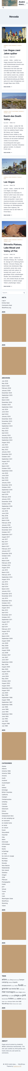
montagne (10, 992)
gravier (5, 988)
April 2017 (5, 544)
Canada (4, 804)
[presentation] (14, 35)
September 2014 (7, 577)
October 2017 (6, 532)
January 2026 (6, 390)
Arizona (14, 239)
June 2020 (5, 475)
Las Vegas (9, 182)
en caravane (6, 820)
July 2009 (5, 643)
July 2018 (5, 511)
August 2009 (6, 641)
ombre (23, 992)
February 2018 (6, 523)
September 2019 (7, 489)
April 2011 (5, 626)
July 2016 (5, 558)
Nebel (16, 992)
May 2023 (5, 430)
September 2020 (7, 471)
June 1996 (5, 709)
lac (17, 988)
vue (19, 1001)
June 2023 (5, 428)
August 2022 (6, 442)
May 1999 (5, 695)
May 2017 (5, 541)
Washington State (7, 898)
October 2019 (6, 487)
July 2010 (5, 634)
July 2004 (5, 674)
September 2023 (7, 426)
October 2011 (6, 617)
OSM (3, 877)
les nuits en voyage (8, 856)
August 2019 (6, 492)
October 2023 (6, 423)
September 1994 (7, 714)
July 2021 (5, 463)
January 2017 (6, 551)
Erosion (12, 985)
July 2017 (5, 539)
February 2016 (6, 563)
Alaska (4, 766)
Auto (3, 785)
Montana (4, 858)
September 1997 (7, 702)
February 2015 (6, 574)
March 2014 (5, 589)
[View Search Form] (3, 7)
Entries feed (5, 303)
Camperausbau (6, 799)
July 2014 (5, 582)
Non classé (5, 870)
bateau (4, 787)
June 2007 (5, 659)
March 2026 (5, 386)
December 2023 (7, 419)
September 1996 (7, 704)
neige (20, 992)
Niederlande (6, 868)
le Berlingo (5, 851)
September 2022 (7, 440)
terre (13, 1001)
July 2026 (5, 381)
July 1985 (5, 726)
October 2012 (6, 603)
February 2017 (6, 549)
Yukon (4, 905)
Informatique (6, 844)
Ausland (4, 780)
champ (10, 982)
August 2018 (6, 508)
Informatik (5, 842)
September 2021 (7, 459)
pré (24, 995)
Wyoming (5, 903)
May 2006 (5, 664)
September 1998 (7, 697)
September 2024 (7, 407)
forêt (20, 985)
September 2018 (7, 506)
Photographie (6, 882)
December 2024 (7, 402)
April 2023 (5, 433)
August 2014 (6, 579)
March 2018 (5, 520)
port (3, 887)
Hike (3, 837)
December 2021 (7, 454)
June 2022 (5, 447)
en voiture (5, 827)
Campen (4, 797)
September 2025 (7, 395)
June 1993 (5, 716)
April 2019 (5, 494)
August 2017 (6, 537)
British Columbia (7, 792)
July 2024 (5, 409)
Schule (4, 889)
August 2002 (6, 685)
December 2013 (7, 593)
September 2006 (7, 662)
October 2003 (6, 681)
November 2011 (7, 615)
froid (25, 985)
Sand (23, 998)
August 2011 (6, 622)
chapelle (15, 982)
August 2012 (6, 608)
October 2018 (6, 504)
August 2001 (6, 690)
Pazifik (9, 995)
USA (5, 47)
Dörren (4, 811)
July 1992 (5, 719)
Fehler (16, 985)
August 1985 (6, 723)
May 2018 (5, 515)
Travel (19, 45)
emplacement (6, 985)
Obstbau (4, 872)
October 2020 (6, 468)
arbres (8, 979)
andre (6, 57)
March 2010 (5, 636)
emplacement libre (7, 816)
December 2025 (7, 393)
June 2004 (5, 676)
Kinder (4, 846)
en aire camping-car (8, 818)
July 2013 (5, 598)
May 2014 (5, 584)
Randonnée (5, 998)
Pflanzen (4, 879)
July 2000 (5, 693)
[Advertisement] (14, 328)
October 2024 (6, 404)
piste (12, 995)
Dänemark (5, 809)
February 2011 (6, 629)
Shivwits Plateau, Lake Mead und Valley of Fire (13, 247)
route (15, 998)
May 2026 (5, 383)
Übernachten (16, 1003)
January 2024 (6, 416)
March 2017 (5, 546)
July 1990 (5, 721)
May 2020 (5, 478)
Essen (4, 830)
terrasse (10, 1001)
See (25, 998)
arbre (4, 979)
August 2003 (6, 683)
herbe (14, 989)
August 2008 (6, 650)
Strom (6, 1001)
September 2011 (7, 619)
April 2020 (5, 480)
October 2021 (6, 456)
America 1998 (7, 45)
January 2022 (6, 452)
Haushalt (4, 835)
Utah (3, 896)
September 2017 (7, 534)
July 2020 (5, 473)
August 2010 (6, 631)
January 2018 (6, 525)
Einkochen (5, 813)
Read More (8, 86)
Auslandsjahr (6, 783)
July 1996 (5, 707)
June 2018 (5, 513)
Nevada (14, 45)
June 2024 (5, 412)
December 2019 (7, 485)
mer (4, 992)
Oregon (4, 875)
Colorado (5, 806)
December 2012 (7, 601)
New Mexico (6, 865)
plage (16, 995)
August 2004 (6, 671)
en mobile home (7, 823)
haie (10, 989)
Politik (4, 884)
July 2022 (5, 445)
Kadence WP (17, 1066)
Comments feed (7, 305)
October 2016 (6, 556)
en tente (4, 825)
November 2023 (7, 421)
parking (5, 995)
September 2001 (7, 688)
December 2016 (7, 553)
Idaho (3, 839)
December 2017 (7, 527)
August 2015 (6, 567)
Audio (4, 778)
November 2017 (7, 530)
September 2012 (7, 605)
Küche (4, 849)
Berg (11, 979)
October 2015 (6, 565)
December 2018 (7, 501)
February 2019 (6, 497)
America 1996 (7, 111)
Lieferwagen (22, 988)
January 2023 (6, 435)
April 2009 (5, 648)
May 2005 (5, 669)
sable (19, 999)
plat (21, 995)
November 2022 (7, 438)
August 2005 (6, 667)
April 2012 (5, 612)
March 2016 (5, 560)
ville (17, 1001)
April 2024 (5, 414)
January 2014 (6, 591)
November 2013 (7, 596)
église (20, 1003)
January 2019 (6, 499)
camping (4, 802)
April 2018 (5, 518)
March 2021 (5, 466)
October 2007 (6, 655)
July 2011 (5, 624)
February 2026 (6, 388)
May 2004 (5, 678)
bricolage (5, 790)
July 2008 (5, 652)
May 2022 (5, 449)
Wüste (11, 1003)
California (15, 111)
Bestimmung (16, 979)
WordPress (5, 901)
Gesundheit (5, 832)
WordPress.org (6, 307)
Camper (21, 979)
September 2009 (7, 638)
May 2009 (5, 645)
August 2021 (6, 461)
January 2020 (6, 482)
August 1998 (6, 700)
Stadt (3, 1001)
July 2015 (5, 570)
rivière (11, 998)
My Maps (5, 860)
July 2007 (5, 657)
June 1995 (5, 712)
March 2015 (5, 572)
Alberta (4, 768)
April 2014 (5, 586)
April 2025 (5, 397)
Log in (4, 300)
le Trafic (4, 853)
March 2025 (5, 400)
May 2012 (5, 610)
